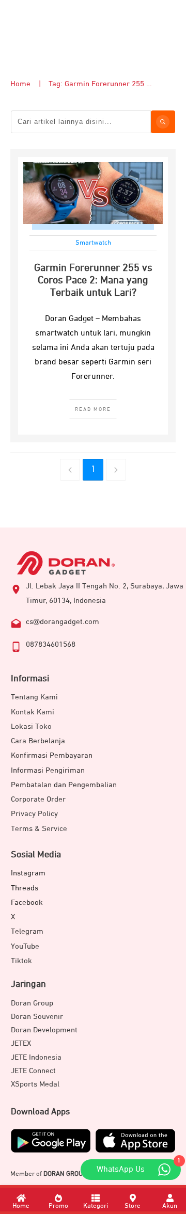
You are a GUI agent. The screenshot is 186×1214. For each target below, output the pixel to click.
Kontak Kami (32, 712)
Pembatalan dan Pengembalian (64, 785)
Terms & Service (39, 829)
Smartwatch (93, 242)
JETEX (21, 1043)
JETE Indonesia (36, 1057)
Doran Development (44, 1030)
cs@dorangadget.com (62, 622)
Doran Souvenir (37, 1016)
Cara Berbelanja (38, 741)
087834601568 (50, 644)
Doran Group (32, 1003)
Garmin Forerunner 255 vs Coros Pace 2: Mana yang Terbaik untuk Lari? (93, 280)
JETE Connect (33, 1071)
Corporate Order (38, 799)
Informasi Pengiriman (48, 770)
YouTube (25, 946)
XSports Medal (35, 1084)
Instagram (28, 873)
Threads (24, 888)
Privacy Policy (34, 814)
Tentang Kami (34, 697)
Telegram (27, 931)
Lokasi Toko (31, 726)
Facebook (27, 902)
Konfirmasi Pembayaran (51, 755)
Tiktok (21, 961)
